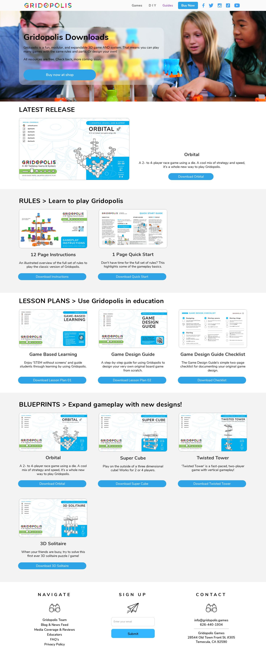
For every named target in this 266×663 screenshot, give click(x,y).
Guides (167, 5)
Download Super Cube (132, 484)
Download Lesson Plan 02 (132, 380)
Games (137, 5)
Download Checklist (212, 380)
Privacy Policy (54, 644)
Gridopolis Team (55, 620)
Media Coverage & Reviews (54, 629)
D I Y (152, 5)
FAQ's (54, 639)
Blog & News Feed (54, 625)
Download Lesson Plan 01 (52, 380)
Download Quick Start (132, 276)
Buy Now (188, 5)
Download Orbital (191, 176)
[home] (47, 5)
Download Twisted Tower (212, 484)
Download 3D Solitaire (52, 566)
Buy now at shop (60, 74)
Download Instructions (52, 276)
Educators (54, 634)
